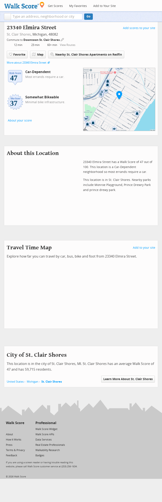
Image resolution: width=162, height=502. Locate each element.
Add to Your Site (104, 6)
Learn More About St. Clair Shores (128, 379)
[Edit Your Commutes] (62, 39)
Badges (39, 455)
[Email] (21, 428)
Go (88, 16)
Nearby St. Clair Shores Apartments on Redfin (88, 54)
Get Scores (55, 6)
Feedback (11, 455)
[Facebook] (14, 428)
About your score (20, 120)
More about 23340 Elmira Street (26, 62)
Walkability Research (47, 450)
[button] (7, 16)
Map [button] (40, 54)
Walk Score (15, 423)
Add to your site (144, 248)
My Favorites (78, 6)
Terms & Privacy (15, 450)
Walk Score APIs (44, 434)
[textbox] (47, 16)
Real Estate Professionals (50, 444)
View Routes (67, 45)
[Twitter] (8, 428)
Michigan (32, 381)
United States (15, 381)
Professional (45, 423)
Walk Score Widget (46, 429)
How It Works (13, 439)
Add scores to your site (139, 28)
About (9, 434)
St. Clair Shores (19, 34)
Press (9, 444)
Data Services (43, 439)
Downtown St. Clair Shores (41, 39)
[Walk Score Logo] (24, 5)
